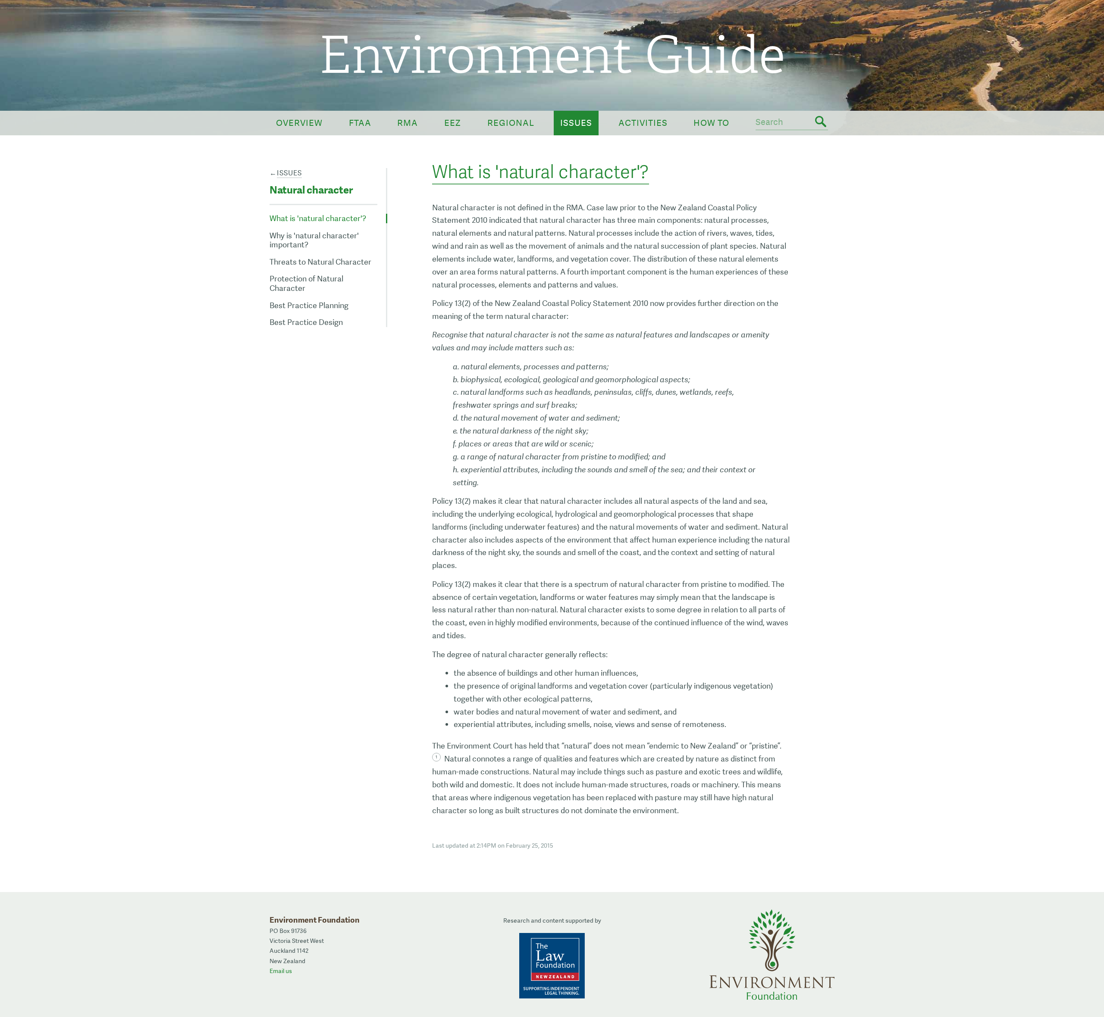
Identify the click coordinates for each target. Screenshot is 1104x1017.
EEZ (452, 122)
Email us (281, 971)
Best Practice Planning (309, 305)
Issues (576, 122)
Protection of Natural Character (306, 283)
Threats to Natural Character (320, 262)
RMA (407, 122)
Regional (510, 122)
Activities (643, 122)
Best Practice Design (306, 322)
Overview (299, 122)
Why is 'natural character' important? (314, 240)
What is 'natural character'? (318, 218)
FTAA (360, 122)
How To (711, 122)
